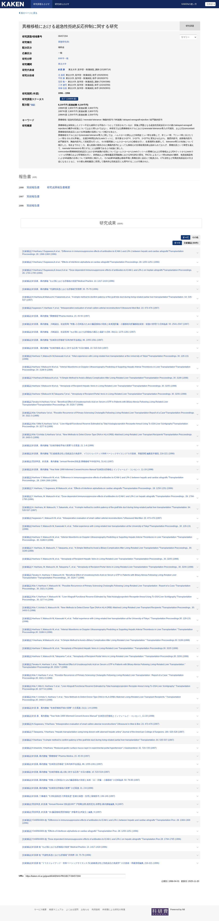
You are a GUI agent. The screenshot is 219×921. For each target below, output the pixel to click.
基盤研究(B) (63, 42)
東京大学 (62, 64)
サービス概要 (40, 909)
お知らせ (85, 909)
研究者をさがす (62, 4)
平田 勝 (61, 78)
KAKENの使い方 (189, 4)
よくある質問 (72, 909)
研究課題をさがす (41, 4)
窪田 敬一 (62, 82)
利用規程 (96, 909)
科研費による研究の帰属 (113, 909)
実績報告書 (33, 187)
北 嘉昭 (61, 75)
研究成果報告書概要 (58, 187)
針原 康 (61, 69)
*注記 (32, 105)
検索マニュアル (56, 909)
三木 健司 (62, 85)
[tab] (111, 223)
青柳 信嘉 (62, 88)
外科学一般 (63, 58)
